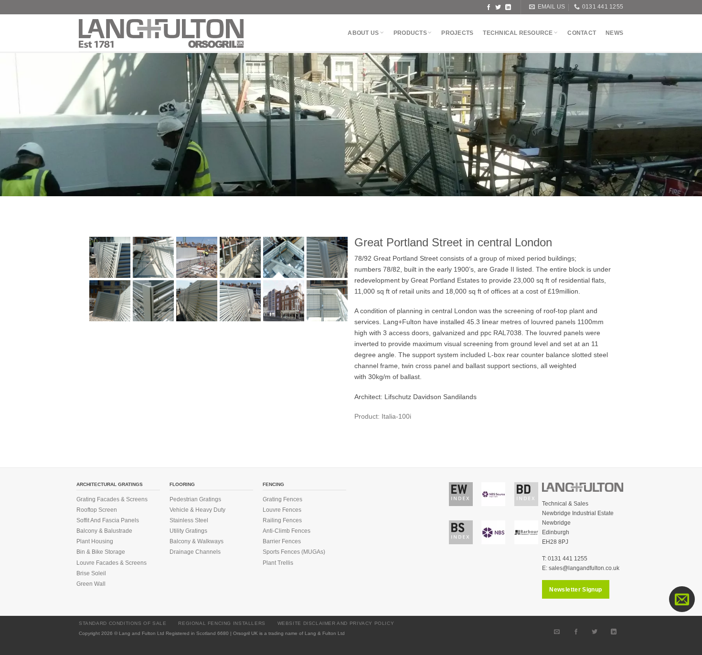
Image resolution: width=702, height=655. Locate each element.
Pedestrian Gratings (195, 499)
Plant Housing (94, 541)
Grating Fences (282, 499)
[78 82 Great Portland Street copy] (283, 300)
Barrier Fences (282, 541)
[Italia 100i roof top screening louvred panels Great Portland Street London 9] (327, 257)
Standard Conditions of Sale (123, 623)
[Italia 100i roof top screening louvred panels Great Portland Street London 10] (153, 300)
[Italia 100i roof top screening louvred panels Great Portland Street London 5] (327, 300)
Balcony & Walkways (196, 541)
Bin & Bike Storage (100, 552)
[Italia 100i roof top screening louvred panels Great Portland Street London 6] (240, 257)
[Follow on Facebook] (488, 7)
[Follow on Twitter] (498, 7)
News (614, 33)
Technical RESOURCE (518, 33)
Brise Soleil (91, 573)
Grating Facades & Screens (112, 499)
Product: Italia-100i (382, 416)
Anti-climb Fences (286, 531)
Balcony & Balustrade (104, 531)
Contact (581, 33)
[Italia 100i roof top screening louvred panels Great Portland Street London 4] (153, 257)
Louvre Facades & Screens (111, 563)
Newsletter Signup (575, 589)
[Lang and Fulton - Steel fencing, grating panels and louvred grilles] (161, 33)
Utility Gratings (188, 531)
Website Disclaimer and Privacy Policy (335, 623)
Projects (457, 33)
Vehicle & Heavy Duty (197, 510)
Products (410, 33)
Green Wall (91, 584)
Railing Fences (282, 520)
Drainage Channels (195, 552)
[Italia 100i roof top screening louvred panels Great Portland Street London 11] (283, 257)
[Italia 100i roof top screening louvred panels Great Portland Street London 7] (196, 257)
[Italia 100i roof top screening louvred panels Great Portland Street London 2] (109, 300)
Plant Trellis (278, 563)
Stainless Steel (189, 520)
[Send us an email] (557, 631)
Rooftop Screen (96, 510)
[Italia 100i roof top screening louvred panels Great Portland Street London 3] (240, 300)
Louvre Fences (282, 510)
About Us (363, 33)
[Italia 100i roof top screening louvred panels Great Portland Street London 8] (196, 300)
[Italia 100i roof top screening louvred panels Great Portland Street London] (109, 257)
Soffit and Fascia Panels (107, 520)
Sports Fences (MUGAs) (294, 552)
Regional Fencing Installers (222, 623)
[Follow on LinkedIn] (508, 7)
